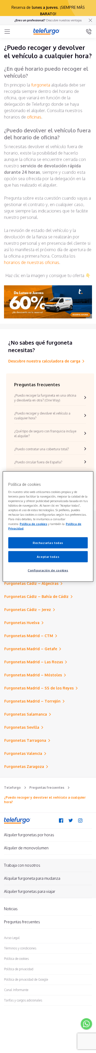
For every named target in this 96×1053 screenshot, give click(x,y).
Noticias (11, 908)
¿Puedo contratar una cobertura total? (41, 449)
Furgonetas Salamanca (25, 714)
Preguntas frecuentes (46, 788)
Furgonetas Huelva (21, 622)
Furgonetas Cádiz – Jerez (27, 609)
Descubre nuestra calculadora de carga (44, 361)
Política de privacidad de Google (26, 979)
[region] (48, 526)
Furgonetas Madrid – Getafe (30, 648)
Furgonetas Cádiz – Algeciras (31, 583)
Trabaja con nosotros (22, 865)
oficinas (34, 117)
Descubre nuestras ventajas (64, 20)
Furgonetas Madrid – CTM (28, 635)
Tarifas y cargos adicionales (23, 1000)
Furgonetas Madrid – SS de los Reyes (39, 688)
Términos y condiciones (20, 948)
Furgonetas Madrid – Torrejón (32, 701)
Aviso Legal (12, 938)
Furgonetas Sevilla (21, 727)
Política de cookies (16, 959)
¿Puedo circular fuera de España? (38, 462)
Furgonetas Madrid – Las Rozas (33, 662)
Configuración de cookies (48, 570)
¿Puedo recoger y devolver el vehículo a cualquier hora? (42, 415)
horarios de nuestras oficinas (31, 262)
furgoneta (40, 85)
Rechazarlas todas (48, 543)
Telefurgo (12, 788)
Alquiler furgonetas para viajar (29, 891)
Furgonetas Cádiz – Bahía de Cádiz (36, 596)
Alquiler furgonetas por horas (29, 835)
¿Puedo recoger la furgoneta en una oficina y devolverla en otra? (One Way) (45, 397)
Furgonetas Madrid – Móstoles (33, 675)
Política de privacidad (18, 969)
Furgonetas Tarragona (25, 740)
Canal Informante (16, 990)
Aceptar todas (48, 556)
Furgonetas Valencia (23, 753)
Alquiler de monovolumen (26, 848)
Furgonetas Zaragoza (24, 766)
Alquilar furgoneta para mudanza (32, 878)
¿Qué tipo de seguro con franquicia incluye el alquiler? (45, 433)
